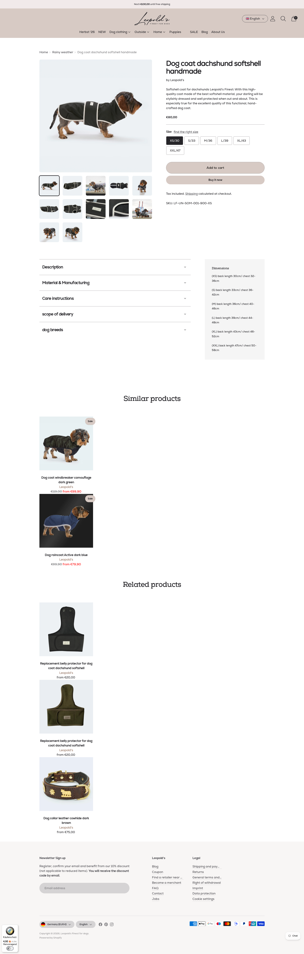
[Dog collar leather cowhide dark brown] (66, 784)
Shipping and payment (208, 866)
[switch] (10, 948)
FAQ (155, 888)
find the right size (186, 132)
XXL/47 (175, 150)
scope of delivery (57, 314)
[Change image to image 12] (72, 232)
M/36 (208, 141)
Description (52, 267)
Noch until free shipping (152, 4)
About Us (218, 32)
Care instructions (58, 298)
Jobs (155, 899)
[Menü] (298, 940)
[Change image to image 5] (142, 186)
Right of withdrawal (206, 883)
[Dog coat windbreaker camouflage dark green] (66, 443)
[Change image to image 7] (72, 209)
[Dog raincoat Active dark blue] (66, 521)
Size (169, 132)
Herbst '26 (87, 32)
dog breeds (52, 329)
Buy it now (215, 179)
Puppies (175, 32)
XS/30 (174, 141)
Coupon (157, 872)
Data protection (204, 893)
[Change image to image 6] (49, 209)
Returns (198, 872)
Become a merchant (166, 883)
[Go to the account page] (273, 19)
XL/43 (241, 141)
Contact (158, 893)
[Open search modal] (283, 19)
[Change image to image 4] (119, 186)
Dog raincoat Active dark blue (66, 555)
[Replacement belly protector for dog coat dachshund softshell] (66, 629)
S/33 (191, 141)
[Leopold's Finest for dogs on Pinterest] (106, 925)
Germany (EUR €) (56, 924)
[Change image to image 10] (142, 209)
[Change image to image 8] (96, 209)
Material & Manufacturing (65, 282)
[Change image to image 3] (96, 186)
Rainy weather (62, 52)
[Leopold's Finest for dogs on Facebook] (100, 925)
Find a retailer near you (168, 877)
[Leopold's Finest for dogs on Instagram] (112, 925)
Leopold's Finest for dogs (75, 933)
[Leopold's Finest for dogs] (152, 18)
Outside (140, 32)
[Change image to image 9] (119, 209)
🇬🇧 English (253, 18)
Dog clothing (118, 32)
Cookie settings (203, 899)
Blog (204, 32)
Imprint (197, 888)
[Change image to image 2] (72, 186)
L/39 (224, 141)
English (84, 924)
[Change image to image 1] (49, 186)
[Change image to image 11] (49, 232)
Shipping (191, 193)
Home (157, 32)
